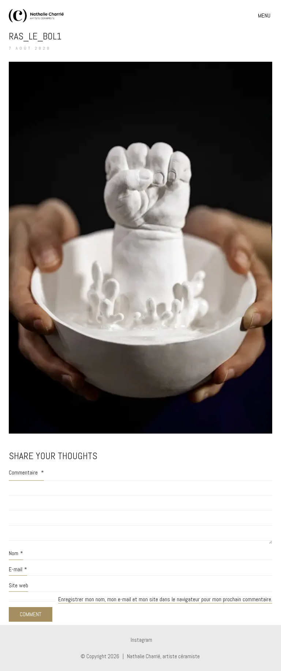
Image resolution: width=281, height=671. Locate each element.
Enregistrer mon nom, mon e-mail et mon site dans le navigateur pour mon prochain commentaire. (165, 599)
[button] (265, 16)
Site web (18, 585)
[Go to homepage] (36, 15)
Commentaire (26, 472)
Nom (16, 553)
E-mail (18, 569)
